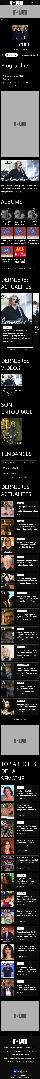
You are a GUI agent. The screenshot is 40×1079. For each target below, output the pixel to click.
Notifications (9, 1061)
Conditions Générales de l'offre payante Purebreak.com (19, 1058)
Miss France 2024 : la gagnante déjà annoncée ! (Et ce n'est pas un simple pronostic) (27, 861)
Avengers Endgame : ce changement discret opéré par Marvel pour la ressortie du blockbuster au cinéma (27, 691)
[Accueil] (16, 3)
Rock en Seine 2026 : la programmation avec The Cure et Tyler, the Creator (11, 390)
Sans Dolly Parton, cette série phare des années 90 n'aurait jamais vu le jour (27, 652)
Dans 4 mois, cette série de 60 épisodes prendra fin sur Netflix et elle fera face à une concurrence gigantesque (27, 601)
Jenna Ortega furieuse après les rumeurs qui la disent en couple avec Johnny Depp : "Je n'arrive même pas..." (27, 950)
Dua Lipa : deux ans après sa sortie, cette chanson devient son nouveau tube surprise (27, 707)
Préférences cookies (28, 1061)
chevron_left (2, 55)
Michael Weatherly (12, 468)
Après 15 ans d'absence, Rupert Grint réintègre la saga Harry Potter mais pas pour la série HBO (27, 671)
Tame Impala (10, 473)
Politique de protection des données (19, 1055)
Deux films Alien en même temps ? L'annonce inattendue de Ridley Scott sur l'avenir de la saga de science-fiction (27, 565)
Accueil (3, 20)
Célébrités (10, 20)
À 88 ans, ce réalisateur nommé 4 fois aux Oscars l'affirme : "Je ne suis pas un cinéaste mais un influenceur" (27, 637)
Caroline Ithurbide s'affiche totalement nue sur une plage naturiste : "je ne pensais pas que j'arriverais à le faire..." (27, 795)
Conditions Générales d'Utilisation (12, 1048)
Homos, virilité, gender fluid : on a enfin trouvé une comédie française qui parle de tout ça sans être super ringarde (27, 901)
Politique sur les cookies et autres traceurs (25, 1051)
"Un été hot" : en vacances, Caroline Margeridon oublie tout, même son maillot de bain (27, 808)
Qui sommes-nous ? (29, 1048)
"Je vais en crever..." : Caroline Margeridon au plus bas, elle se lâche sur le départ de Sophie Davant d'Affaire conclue (27, 989)
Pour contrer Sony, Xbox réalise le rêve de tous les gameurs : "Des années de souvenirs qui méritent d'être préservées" (27, 583)
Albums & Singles (29, 55)
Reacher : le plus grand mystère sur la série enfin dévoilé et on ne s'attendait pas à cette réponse (27, 619)
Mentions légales (6, 1051)
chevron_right (38, 55)
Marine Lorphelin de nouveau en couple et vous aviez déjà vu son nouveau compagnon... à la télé (27, 844)
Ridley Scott (9, 462)
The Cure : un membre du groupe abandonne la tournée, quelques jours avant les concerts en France (16, 334)
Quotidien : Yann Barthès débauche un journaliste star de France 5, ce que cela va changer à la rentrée (27, 936)
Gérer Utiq (18, 1061)
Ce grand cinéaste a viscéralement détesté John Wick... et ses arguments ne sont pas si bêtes (27, 883)
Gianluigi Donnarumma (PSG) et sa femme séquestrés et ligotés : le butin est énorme (26, 914)
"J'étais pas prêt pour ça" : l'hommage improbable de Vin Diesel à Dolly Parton (27, 545)
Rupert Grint (27, 462)
